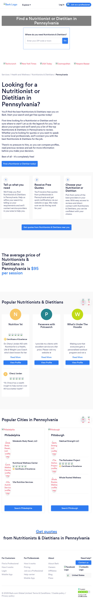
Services (5, 74)
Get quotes (46, 531)
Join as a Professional (33, 570)
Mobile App (7, 574)
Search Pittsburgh (70, 508)
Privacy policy (8, 596)
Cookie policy (58, 593)
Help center (29, 574)
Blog (50, 574)
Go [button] (65, 40)
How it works (7, 567)
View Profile (15, 362)
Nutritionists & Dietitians (43, 74)
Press (50, 578)
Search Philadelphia (23, 508)
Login (4, 570)
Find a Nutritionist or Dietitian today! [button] (19, 163)
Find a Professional (10, 563)
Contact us (83, 562)
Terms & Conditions (41, 593)
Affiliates (52, 570)
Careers (51, 567)
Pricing (27, 567)
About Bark (53, 563)
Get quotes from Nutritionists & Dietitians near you (47, 227)
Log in (61, 4)
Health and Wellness (20, 74)
